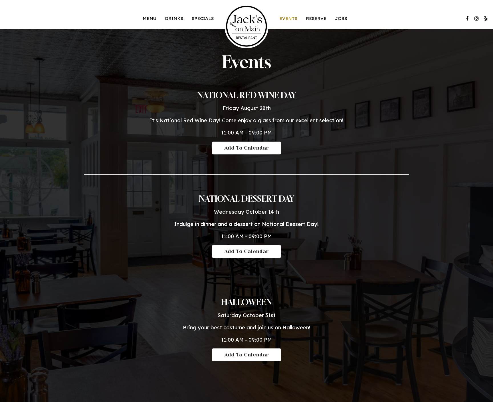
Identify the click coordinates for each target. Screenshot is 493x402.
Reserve (316, 18)
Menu (149, 18)
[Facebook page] (467, 18)
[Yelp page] (485, 18)
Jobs (341, 18)
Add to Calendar (246, 148)
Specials (203, 18)
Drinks (174, 18)
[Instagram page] (476, 18)
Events (288, 18)
